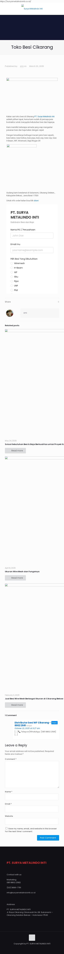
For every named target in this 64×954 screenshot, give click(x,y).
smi (22, 66)
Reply (54, 722)
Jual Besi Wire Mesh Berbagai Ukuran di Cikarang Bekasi (34, 698)
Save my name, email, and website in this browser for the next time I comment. (31, 830)
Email (8, 803)
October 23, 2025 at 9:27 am (27, 728)
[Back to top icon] (32, 938)
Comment (11, 759)
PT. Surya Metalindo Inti (44, 116)
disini (36, 200)
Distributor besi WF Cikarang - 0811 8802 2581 (35, 724)
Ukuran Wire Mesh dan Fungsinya (22, 571)
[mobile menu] (60, 8)
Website (9, 816)
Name (8, 791)
